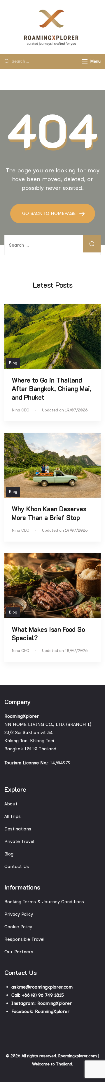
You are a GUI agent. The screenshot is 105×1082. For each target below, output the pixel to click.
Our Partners (18, 951)
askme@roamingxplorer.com (42, 987)
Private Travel (19, 841)
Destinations (17, 829)
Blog (13, 362)
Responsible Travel (24, 939)
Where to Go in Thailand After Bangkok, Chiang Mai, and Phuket (52, 388)
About (11, 804)
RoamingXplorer (54, 1003)
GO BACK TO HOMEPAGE (49, 213)
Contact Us (16, 866)
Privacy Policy (18, 914)
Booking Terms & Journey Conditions (44, 901)
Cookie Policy (18, 926)
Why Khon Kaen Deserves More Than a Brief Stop (49, 513)
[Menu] (85, 61)
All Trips (12, 816)
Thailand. (64, 1064)
